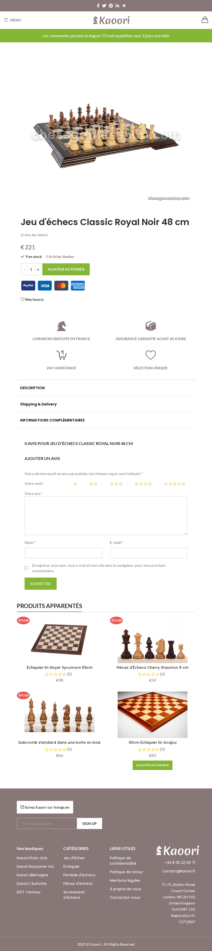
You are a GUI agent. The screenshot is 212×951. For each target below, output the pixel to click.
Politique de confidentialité (123, 860)
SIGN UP (89, 823)
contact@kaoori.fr (178, 871)
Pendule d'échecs (79, 875)
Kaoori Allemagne (32, 875)
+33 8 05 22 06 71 (180, 862)
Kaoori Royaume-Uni (35, 866)
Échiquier (71, 866)
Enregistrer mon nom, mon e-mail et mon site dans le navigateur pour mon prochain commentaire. (99, 568)
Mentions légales (125, 880)
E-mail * (117, 542)
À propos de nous (125, 889)
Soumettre (40, 583)
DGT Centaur (29, 892)
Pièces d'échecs (78, 883)
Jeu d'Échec (74, 858)
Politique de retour (126, 872)
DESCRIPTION (32, 387)
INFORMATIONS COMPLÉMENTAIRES (52, 420)
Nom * (30, 542)
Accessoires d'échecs (74, 894)
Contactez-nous (125, 897)
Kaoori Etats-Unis (32, 858)
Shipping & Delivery (38, 404)
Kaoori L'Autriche (32, 883)
